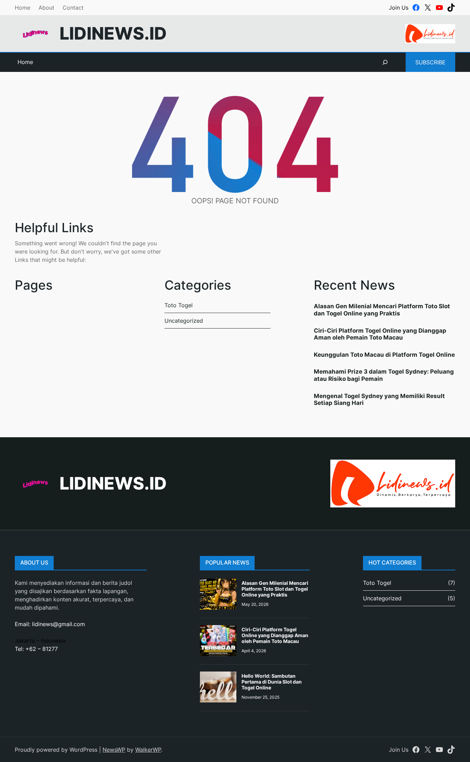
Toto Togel (178, 305)
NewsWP (114, 749)
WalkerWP (148, 749)
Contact (73, 7)
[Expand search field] (385, 62)
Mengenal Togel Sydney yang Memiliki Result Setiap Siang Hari (379, 399)
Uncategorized (183, 320)
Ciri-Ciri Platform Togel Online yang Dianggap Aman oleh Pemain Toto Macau (380, 334)
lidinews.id (113, 33)
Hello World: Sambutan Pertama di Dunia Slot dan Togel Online (272, 681)
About (46, 7)
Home (22, 7)
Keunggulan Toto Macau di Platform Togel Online (384, 354)
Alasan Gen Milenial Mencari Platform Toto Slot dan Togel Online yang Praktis (382, 309)
